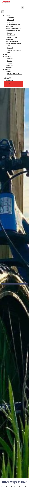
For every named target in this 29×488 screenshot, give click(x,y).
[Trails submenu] (9, 15)
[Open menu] (22, 7)
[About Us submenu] (10, 78)
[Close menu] (2, 11)
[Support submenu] (10, 56)
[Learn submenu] (9, 69)
